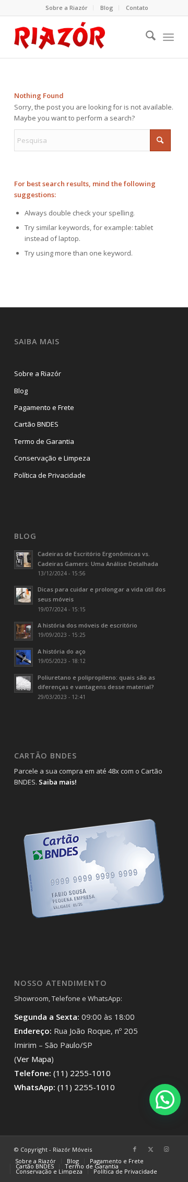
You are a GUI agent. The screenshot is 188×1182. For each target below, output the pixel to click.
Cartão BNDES (36, 424)
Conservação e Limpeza (52, 458)
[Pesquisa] (145, 37)
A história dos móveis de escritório (87, 625)
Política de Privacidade (50, 475)
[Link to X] (150, 1149)
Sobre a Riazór (66, 7)
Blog (106, 7)
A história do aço (62, 651)
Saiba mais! (58, 782)
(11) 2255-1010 (82, 1073)
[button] (165, 1099)
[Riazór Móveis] (78, 37)
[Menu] (168, 37)
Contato (137, 7)
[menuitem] (66, 7)
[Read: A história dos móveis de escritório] (23, 631)
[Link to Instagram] (166, 1149)
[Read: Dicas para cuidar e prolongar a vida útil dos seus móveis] (23, 595)
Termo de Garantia (44, 441)
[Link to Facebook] (135, 1149)
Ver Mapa (34, 1059)
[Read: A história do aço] (23, 657)
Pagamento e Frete (44, 407)
